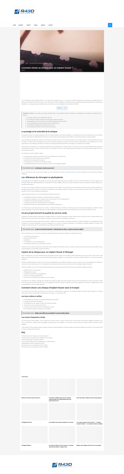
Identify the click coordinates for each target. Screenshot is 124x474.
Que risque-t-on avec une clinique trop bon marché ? (34, 345)
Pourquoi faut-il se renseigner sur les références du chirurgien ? (37, 337)
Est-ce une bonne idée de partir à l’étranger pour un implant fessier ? (38, 341)
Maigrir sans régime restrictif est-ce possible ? (88, 445)
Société (28, 25)
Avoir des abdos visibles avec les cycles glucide (89, 397)
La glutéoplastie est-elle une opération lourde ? (32, 343)
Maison (43, 25)
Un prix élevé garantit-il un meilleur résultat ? (32, 339)
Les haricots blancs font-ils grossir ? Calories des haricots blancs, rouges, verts (61, 446)
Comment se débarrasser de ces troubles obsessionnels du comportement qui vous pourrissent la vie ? (60, 399)
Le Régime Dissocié (26, 422)
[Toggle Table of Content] (64, 108)
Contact (50, 25)
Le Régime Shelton (26, 445)
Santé (23, 65)
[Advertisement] (86, 11)
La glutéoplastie (25, 180)
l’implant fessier (70, 172)
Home (14, 25)
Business (20, 25)
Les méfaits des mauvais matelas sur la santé (61, 422)
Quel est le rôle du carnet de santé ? (30, 397)
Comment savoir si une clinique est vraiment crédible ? (34, 347)
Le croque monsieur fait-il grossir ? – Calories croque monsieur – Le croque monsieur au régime (89, 423)
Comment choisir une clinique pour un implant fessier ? (35, 336)
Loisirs (35, 25)
